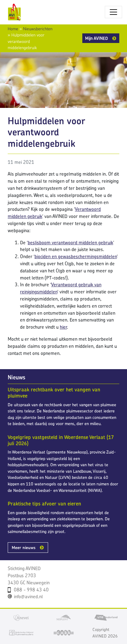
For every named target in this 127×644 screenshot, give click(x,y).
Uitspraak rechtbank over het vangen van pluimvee (54, 392)
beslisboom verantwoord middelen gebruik (70, 242)
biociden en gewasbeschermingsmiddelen (76, 256)
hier (63, 327)
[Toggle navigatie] (113, 12)
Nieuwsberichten (37, 29)
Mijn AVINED (96, 38)
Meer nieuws (23, 547)
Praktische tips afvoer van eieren (44, 503)
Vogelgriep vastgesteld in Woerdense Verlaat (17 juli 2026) (61, 440)
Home (13, 29)
